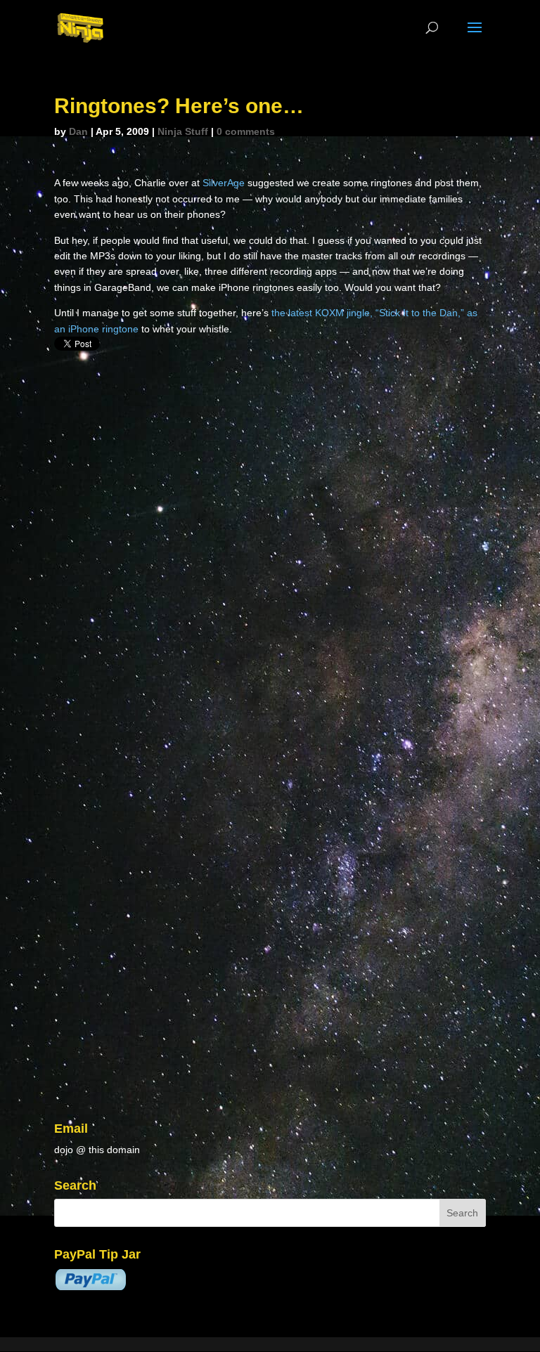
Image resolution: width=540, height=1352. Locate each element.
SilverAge (225, 182)
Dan (78, 131)
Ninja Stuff (183, 131)
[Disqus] (270, 530)
